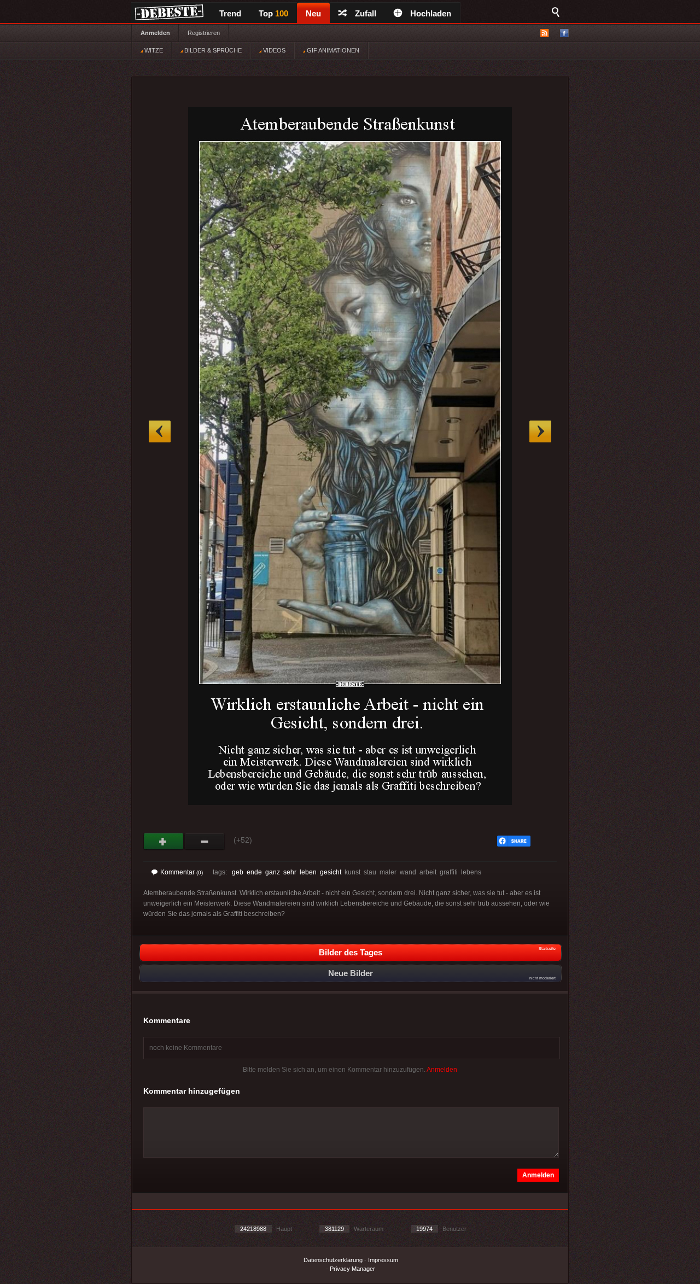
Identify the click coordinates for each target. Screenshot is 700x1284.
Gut (163, 841)
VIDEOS (273, 50)
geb (237, 872)
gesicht (330, 872)
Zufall (365, 13)
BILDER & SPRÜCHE (212, 50)
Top (273, 13)
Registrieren (204, 33)
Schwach (204, 841)
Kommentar (181, 872)
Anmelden (155, 33)
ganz (272, 872)
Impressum (383, 1260)
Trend (230, 13)
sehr (289, 872)
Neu (313, 13)
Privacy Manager (352, 1268)
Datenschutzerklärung (333, 1260)
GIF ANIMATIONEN (332, 50)
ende (254, 872)
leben (308, 872)
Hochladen (430, 13)
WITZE (153, 50)
